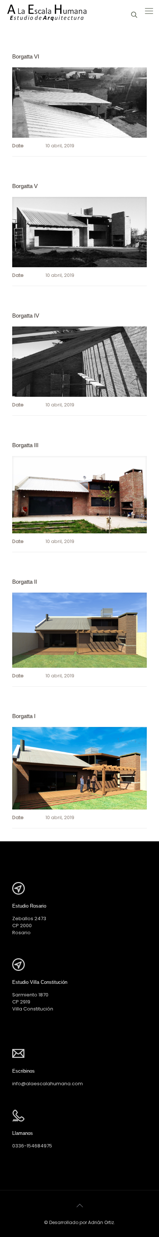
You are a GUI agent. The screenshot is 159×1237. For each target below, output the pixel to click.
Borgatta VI (25, 56)
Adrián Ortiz (101, 1222)
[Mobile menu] (149, 11)
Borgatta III (25, 445)
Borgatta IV (25, 315)
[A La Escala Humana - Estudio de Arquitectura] (47, 15)
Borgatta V (25, 186)
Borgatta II (24, 582)
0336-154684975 (32, 1145)
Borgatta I (23, 716)
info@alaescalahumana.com (47, 1083)
